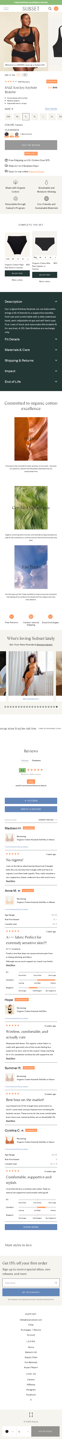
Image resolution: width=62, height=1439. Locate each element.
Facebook (31, 1394)
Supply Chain (31, 1357)
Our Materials (31, 1362)
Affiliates (31, 1384)
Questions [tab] (36, 760)
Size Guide (51, 108)
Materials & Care (17, 349)
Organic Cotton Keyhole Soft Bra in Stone (35, 839)
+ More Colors (26, 134)
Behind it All (31, 1352)
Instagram (31, 1389)
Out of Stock (31, 145)
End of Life (13, 381)
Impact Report (31, 1367)
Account (31, 1334)
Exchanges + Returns (31, 1329)
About (31, 1347)
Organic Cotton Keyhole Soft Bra (31, 1011)
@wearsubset (45, 644)
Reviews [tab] (25, 760)
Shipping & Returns (19, 360)
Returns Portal (36, 171)
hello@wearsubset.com (31, 1319)
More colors (17, 279)
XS (25, 75)
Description (13, 301)
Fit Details (12, 339)
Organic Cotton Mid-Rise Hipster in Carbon (41, 266)
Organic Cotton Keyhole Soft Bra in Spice (35, 1141)
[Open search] (49, 8)
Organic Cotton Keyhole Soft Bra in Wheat (36, 902)
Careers (31, 1379)
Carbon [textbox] (11, 1431)
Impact (10, 371)
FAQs (31, 1324)
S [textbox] (19, 1431)
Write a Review (36, 810)
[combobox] (8, 1431)
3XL (18, 75)
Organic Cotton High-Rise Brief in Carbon (14, 266)
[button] (17, 81)
